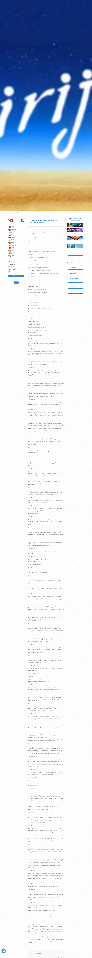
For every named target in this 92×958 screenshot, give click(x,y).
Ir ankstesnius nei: (12, 269)
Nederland (13, 237)
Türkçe (12, 244)
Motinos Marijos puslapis (75, 291)
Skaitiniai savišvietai (73, 267)
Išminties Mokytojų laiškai (33, 212)
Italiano (12, 242)
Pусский (12, 226)
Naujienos (23, 212)
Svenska (12, 232)
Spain (12, 250)
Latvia (12, 231)
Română (13, 252)
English (12, 227)
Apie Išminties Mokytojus (46, 212)
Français (13, 247)
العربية (12, 257)
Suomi (12, 234)
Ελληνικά (13, 255)
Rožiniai (71, 262)
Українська (13, 245)
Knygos (54, 212)
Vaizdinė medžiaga (62, 212)
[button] (76, 212)
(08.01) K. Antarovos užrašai (35, 953)
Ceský (12, 253)
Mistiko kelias (72, 253)
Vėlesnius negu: (12, 264)
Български (13, 229)
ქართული (13, 239)
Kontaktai (71, 212)
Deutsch (13, 236)
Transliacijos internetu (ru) (75, 257)
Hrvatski (12, 240)
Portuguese (13, 248)
